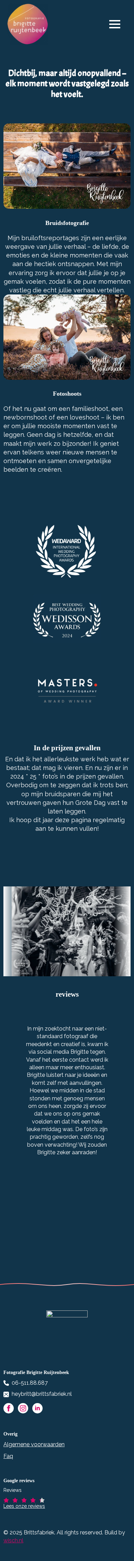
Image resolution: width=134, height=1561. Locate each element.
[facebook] (8, 1408)
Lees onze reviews (24, 1506)
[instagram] (23, 1408)
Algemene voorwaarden (34, 1444)
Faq (8, 1456)
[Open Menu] (118, 24)
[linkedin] (37, 1408)
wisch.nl (13, 1540)
